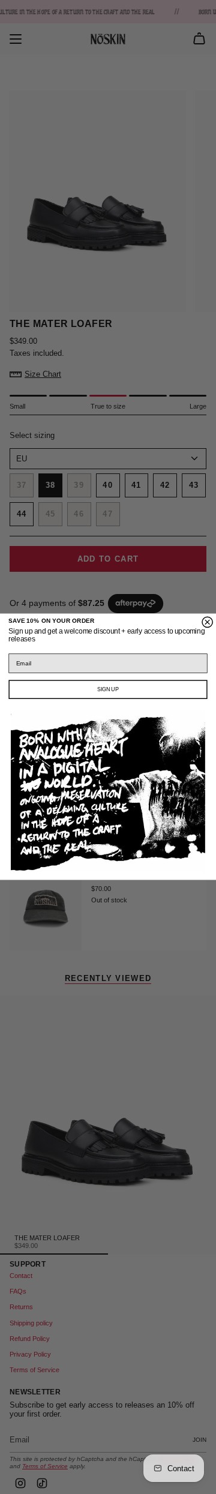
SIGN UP (107, 689)
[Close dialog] (207, 622)
